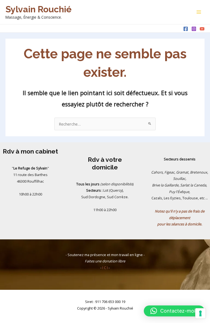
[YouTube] (202, 28)
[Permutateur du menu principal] (199, 12)
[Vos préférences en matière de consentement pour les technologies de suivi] (200, 313)
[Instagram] (193, 28)
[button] (174, 310)
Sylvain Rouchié (38, 9)
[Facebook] (185, 28)
